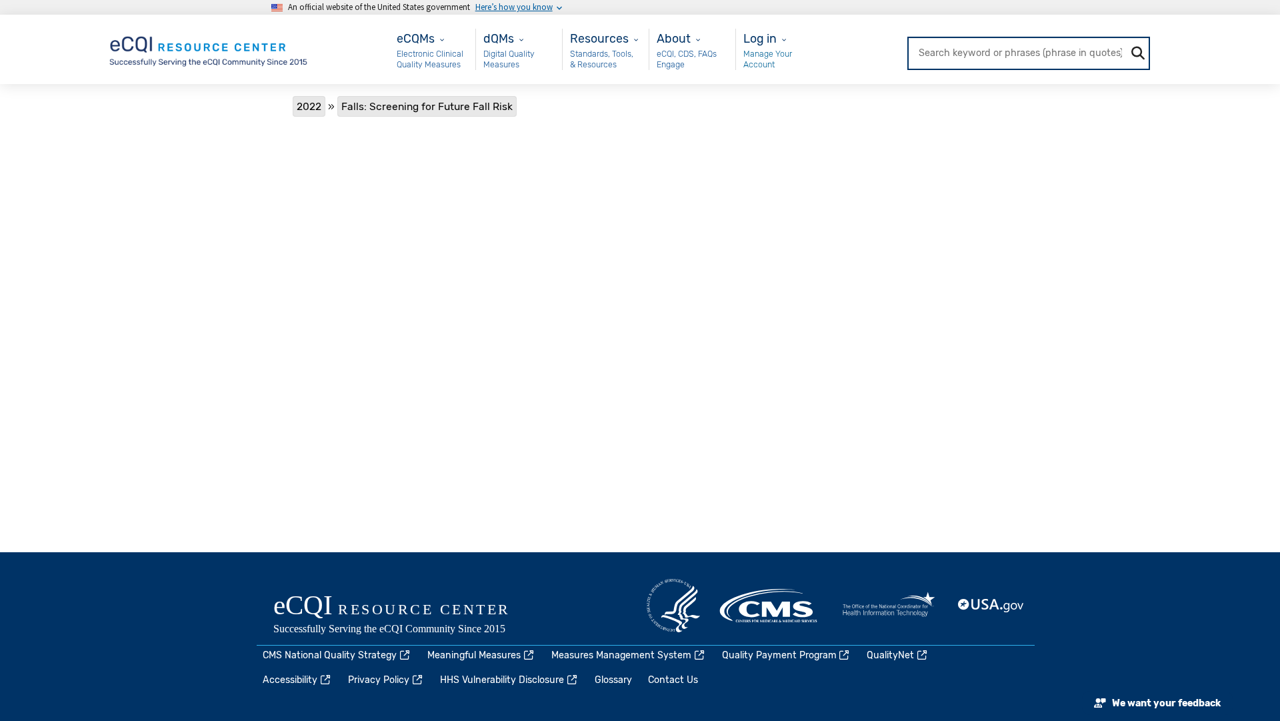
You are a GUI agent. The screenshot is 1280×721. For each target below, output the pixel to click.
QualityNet (890, 655)
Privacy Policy (378, 680)
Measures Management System (621, 655)
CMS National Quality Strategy (330, 655)
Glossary (613, 680)
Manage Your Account (767, 59)
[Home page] (209, 48)
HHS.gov (673, 605)
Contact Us (673, 680)
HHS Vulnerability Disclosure (502, 680)
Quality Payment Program (779, 655)
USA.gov (991, 605)
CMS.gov (769, 605)
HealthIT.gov (889, 605)
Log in (760, 38)
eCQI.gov (406, 615)
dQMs (498, 38)
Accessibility (290, 680)
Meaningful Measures (474, 655)
